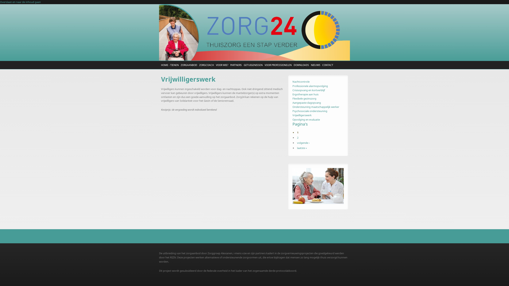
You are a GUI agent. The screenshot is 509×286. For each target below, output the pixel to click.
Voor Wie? (222, 65)
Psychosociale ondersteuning (309, 111)
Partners (236, 65)
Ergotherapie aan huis (305, 94)
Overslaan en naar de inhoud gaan (20, 2)
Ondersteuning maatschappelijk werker (315, 107)
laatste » (302, 148)
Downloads (301, 65)
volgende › (303, 143)
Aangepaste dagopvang (306, 102)
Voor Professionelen (278, 65)
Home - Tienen (170, 65)
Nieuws (315, 65)
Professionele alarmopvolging (310, 86)
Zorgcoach (206, 65)
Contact (327, 65)
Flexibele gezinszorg (304, 98)
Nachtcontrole (301, 81)
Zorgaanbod (189, 65)
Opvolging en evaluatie (306, 119)
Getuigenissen (253, 65)
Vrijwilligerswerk (302, 115)
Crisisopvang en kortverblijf (308, 90)
